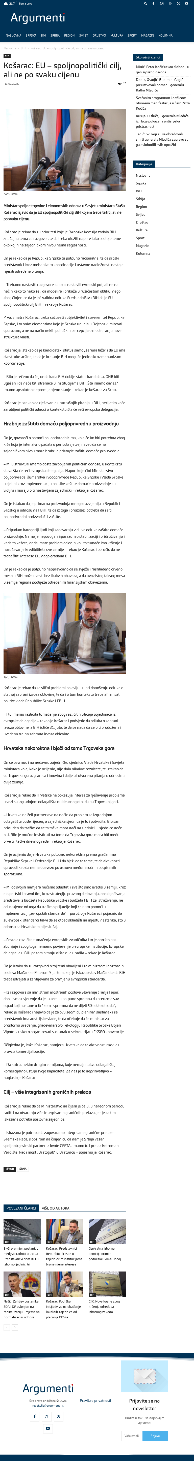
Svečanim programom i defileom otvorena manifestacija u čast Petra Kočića (163, 103)
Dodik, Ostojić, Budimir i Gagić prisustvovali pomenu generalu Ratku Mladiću (160, 85)
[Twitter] (178, 3)
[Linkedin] (55, 95)
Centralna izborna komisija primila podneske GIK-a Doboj (105, 1254)
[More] (90, 95)
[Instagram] (161, 3)
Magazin (147, 35)
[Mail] (170, 3)
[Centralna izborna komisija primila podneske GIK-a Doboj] (107, 1231)
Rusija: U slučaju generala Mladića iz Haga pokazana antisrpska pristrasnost (162, 121)
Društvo (99, 35)
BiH (43, 35)
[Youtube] (186, 3)
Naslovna (13, 35)
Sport (132, 35)
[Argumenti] (48, 1389)
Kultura (116, 35)
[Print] (78, 95)
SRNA (23, 1169)
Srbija (55, 35)
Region (69, 35)
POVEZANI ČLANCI (21, 1208)
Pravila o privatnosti (95, 1401)
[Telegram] (43, 95)
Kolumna (166, 35)
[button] (146, 3)
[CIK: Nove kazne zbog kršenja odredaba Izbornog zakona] (107, 1284)
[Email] (67, 95)
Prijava (155, 1436)
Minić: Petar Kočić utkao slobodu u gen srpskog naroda (162, 69)
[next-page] (15, 1327)
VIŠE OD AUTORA (55, 1208)
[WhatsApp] (32, 95)
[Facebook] (153, 3)
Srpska (31, 35)
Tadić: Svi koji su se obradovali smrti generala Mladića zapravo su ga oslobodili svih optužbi (162, 140)
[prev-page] (7, 1327)
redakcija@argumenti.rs (48, 1405)
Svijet (83, 35)
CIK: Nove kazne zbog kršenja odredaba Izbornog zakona (104, 1307)
